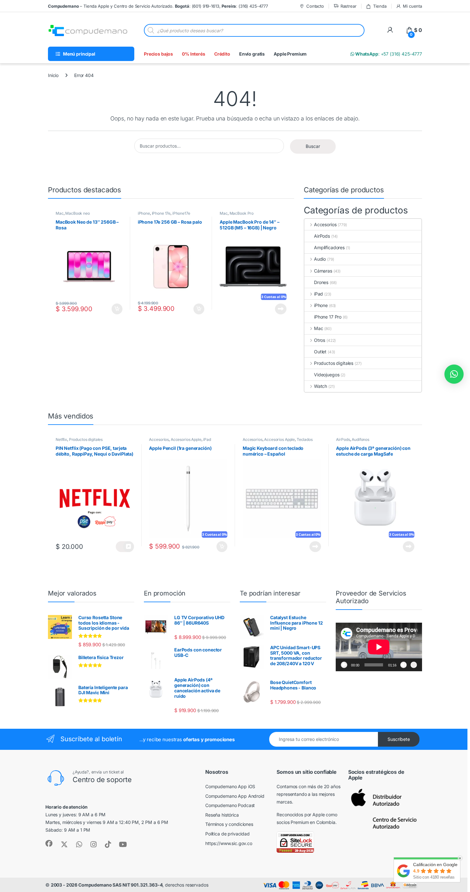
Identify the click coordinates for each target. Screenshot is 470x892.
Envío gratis (252, 54)
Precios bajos (158, 54)
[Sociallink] (48, 843)
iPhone (144, 213)
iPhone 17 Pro (327, 316)
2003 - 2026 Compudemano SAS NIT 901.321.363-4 (107, 885)
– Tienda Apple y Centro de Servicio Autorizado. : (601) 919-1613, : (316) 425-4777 (158, 6)
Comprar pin (125, 546)
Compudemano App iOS (230, 786)
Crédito (222, 54)
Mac (60, 213)
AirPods (322, 236)
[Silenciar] (403, 665)
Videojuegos (326, 374)
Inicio (53, 75)
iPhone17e (181, 213)
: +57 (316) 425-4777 (388, 54)
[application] (379, 647)
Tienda (379, 6)
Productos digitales (333, 363)
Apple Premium (290, 54)
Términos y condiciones (229, 824)
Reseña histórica (222, 815)
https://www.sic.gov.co (228, 843)
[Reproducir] (344, 665)
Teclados (305, 439)
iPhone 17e (161, 213)
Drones (321, 282)
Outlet (320, 351)
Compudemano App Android (234, 796)
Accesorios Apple (186, 439)
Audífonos (360, 439)
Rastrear (348, 6)
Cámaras (323, 270)
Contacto (315, 6)
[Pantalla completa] (414, 665)
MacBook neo (77, 213)
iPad (318, 293)
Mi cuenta (412, 6)
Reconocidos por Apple (301, 814)
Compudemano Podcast (230, 805)
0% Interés (193, 54)
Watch (320, 386)
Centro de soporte (102, 779)
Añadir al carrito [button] (115, 309)
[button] (454, 374)
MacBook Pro (242, 213)
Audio (320, 259)
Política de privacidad (227, 833)
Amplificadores (329, 247)
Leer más (280, 309)
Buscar (313, 146)
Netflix (61, 439)
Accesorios (325, 224)
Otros (319, 340)
